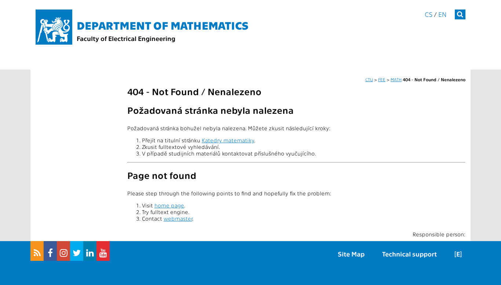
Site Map (351, 254)
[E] (458, 254)
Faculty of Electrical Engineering (126, 38)
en (442, 14)
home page (169, 205)
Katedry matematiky (228, 140)
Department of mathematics (163, 24)
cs (428, 14)
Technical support (409, 254)
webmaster (178, 218)
